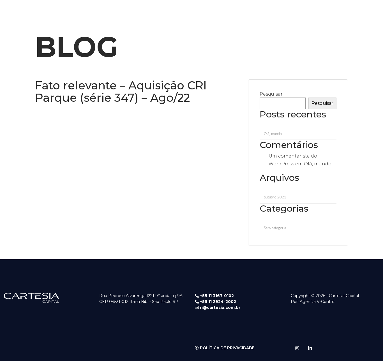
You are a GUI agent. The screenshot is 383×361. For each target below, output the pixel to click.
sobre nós (91, 8)
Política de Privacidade (227, 347)
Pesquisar (271, 94)
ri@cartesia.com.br (219, 307)
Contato (195, 8)
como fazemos (162, 8)
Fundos (221, 8)
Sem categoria (275, 228)
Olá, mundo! (273, 134)
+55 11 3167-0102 (216, 295)
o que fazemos (125, 8)
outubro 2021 (275, 197)
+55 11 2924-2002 (217, 301)
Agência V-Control (317, 301)
